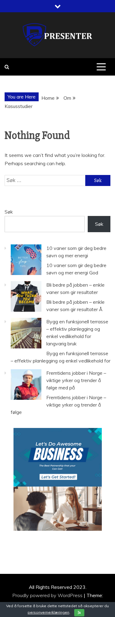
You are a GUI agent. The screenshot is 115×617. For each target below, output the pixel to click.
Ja (79, 612)
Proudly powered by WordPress (48, 595)
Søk (9, 212)
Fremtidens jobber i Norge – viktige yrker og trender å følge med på (76, 380)
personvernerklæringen (48, 612)
